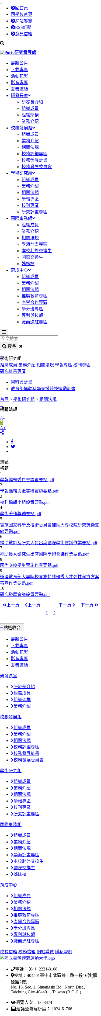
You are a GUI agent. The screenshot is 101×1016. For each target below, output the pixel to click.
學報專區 (30, 199)
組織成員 (30, 108)
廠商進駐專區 (34, 322)
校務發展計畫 (34, 160)
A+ (3, 427)
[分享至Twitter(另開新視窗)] (13, 446)
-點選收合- (12, 627)
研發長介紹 (32, 102)
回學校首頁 (21, 14)
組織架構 (30, 115)
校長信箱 (8, 951)
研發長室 (19, 95)
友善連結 (19, 89)
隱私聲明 (63, 951)
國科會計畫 (21, 382)
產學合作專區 (34, 302)
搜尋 (11, 346)
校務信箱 (27, 951)
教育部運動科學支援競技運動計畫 (43, 388)
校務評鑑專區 (34, 153)
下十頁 (88, 605)
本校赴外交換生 (37, 250)
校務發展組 (21, 128)
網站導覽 (23, 21)
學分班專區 (32, 309)
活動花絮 (19, 76)
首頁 (4, 399)
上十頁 (12, 605)
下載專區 (19, 69)
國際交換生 (32, 257)
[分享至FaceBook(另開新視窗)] (12, 441)
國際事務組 (21, 218)
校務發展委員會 (37, 166)
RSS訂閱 (23, 27)
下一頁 (65, 605)
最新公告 (19, 63)
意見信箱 (23, 34)
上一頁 (33, 605)
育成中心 (19, 270)
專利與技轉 (32, 315)
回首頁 (21, 8)
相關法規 (30, 147)
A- (2, 418)
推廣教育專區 (34, 296)
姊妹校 (28, 263)
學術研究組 (21, 173)
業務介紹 (30, 121)
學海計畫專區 (34, 244)
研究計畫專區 (34, 212)
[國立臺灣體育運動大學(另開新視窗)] (27, 958)
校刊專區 (30, 205)
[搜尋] (50, 43)
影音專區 (19, 82)
